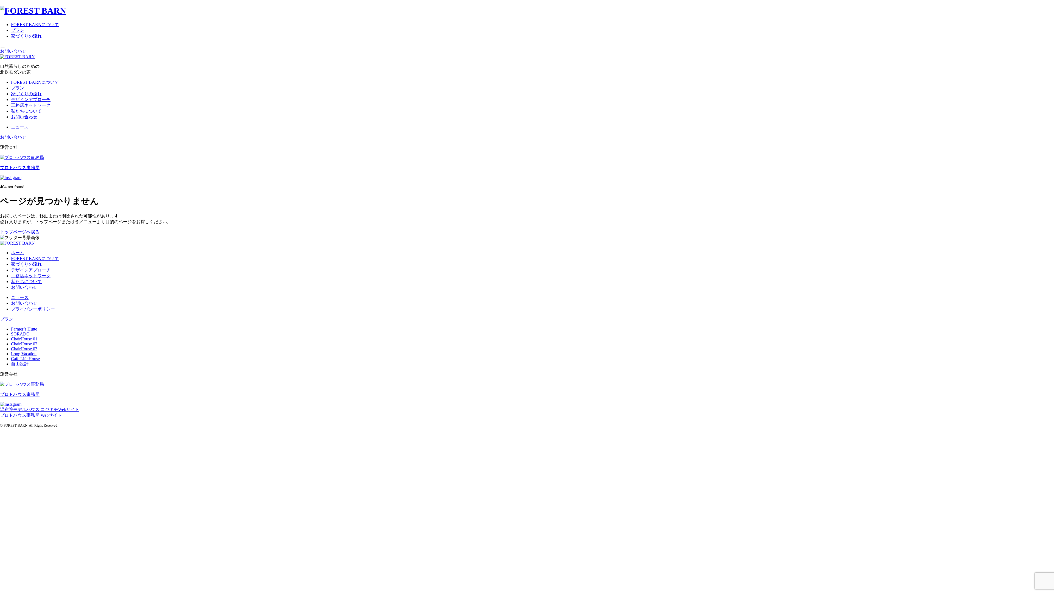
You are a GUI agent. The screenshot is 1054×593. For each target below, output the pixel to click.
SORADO (20, 334)
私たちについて (26, 111)
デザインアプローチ (31, 99)
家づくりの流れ (26, 36)
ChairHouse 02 (24, 344)
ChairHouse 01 (24, 339)
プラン (17, 30)
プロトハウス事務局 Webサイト (31, 415)
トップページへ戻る (20, 232)
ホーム (17, 252)
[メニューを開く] (2, 47)
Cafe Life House (25, 358)
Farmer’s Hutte (24, 329)
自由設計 (20, 364)
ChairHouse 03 (24, 348)
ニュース (20, 127)
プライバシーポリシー (33, 309)
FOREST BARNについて (35, 24)
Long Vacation (24, 353)
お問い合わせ (13, 51)
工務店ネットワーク (31, 105)
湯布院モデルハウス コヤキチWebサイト (39, 409)
